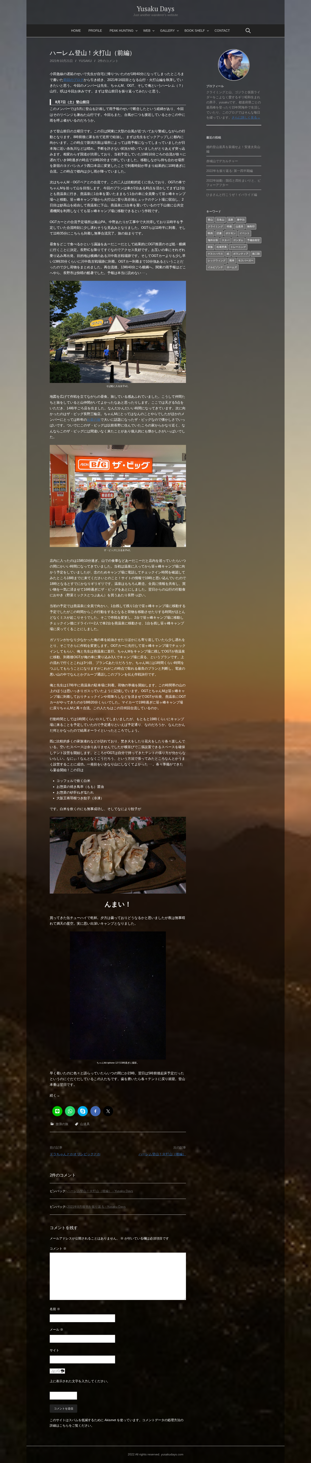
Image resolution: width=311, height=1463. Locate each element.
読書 (219, 233)
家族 (210, 246)
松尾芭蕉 (222, 246)
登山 (210, 219)
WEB (146, 30)
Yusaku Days (155, 8)
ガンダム (238, 240)
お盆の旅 (93, 419)
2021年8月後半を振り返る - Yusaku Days (96, 1206)
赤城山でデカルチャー (222, 161)
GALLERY (167, 30)
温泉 (230, 219)
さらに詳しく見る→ (246, 117)
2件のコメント (108, 61)
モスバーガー (245, 260)
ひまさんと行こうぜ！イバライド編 (231, 194)
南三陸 (256, 253)
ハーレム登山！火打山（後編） (162, 1154)
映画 (210, 233)
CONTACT (222, 30)
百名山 (220, 219)
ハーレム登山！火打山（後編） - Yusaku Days (100, 1191)
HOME (76, 30)
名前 (55, 1309)
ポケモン (231, 233)
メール (56, 1329)
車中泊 (241, 219)
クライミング (215, 226)
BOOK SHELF (194, 30)
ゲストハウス (215, 253)
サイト (54, 1350)
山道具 (85, 1124)
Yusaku (85, 61)
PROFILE (95, 30)
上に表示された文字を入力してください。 (80, 1381)
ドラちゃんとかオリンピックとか (75, 1154)
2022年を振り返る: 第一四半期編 (229, 171)
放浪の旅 (62, 1124)
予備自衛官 (253, 240)
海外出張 (213, 240)
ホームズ (232, 267)
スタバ (225, 240)
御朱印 (251, 226)
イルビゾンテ (215, 267)
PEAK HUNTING (121, 30)
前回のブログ (73, 80)
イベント (244, 233)
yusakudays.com (172, 1454)
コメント (58, 1248)
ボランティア (240, 253)
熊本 (231, 260)
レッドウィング (217, 260)
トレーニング (238, 246)
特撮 (229, 226)
